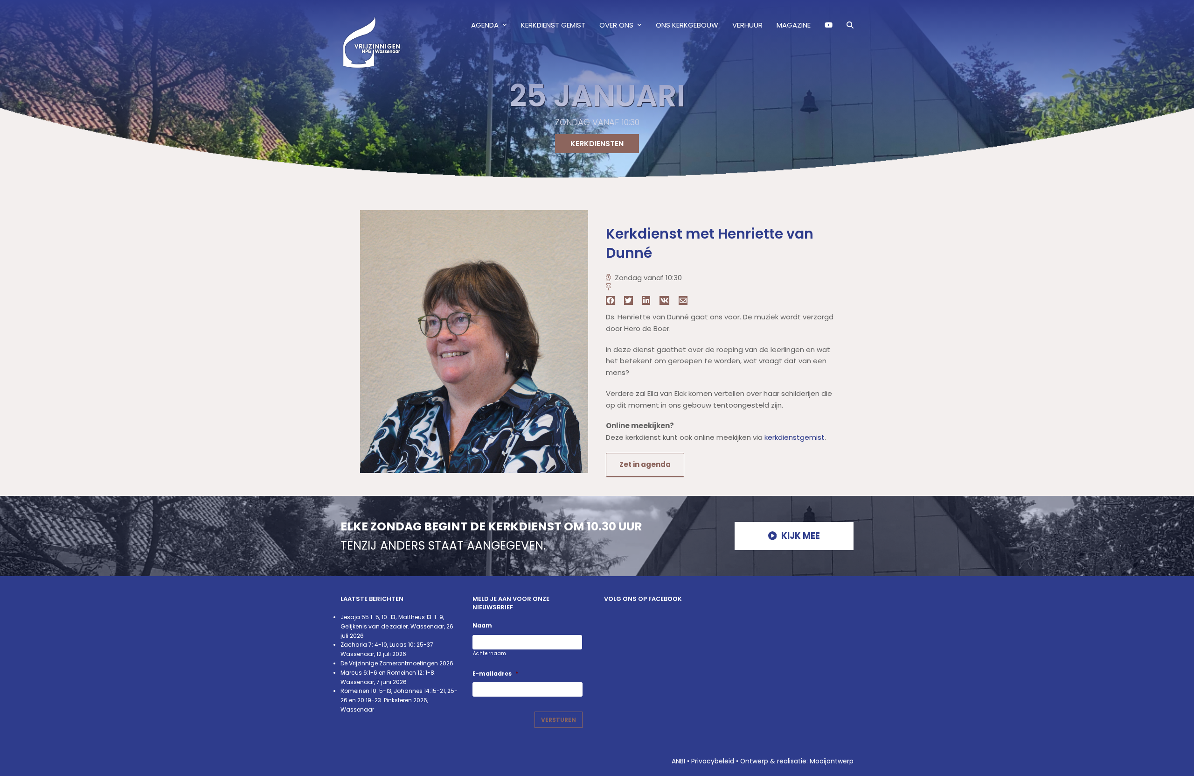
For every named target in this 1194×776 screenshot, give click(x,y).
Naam (482, 625)
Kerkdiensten (597, 143)
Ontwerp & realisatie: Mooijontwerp (797, 761)
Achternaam (490, 653)
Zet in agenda (645, 464)
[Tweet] (628, 300)
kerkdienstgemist (794, 437)
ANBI (678, 761)
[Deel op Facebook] (610, 300)
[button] (850, 25)
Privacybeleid (712, 761)
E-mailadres (495, 673)
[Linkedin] (646, 300)
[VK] (664, 300)
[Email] (683, 300)
